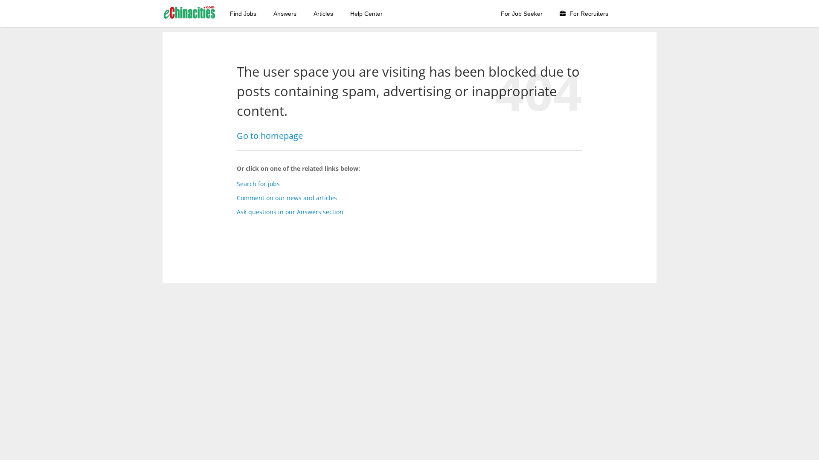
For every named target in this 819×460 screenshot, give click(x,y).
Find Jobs (243, 13)
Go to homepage (270, 135)
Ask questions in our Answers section (290, 212)
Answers (284, 13)
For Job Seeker (522, 13)
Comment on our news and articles (287, 198)
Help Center (366, 13)
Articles (323, 13)
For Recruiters (588, 13)
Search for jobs (258, 184)
